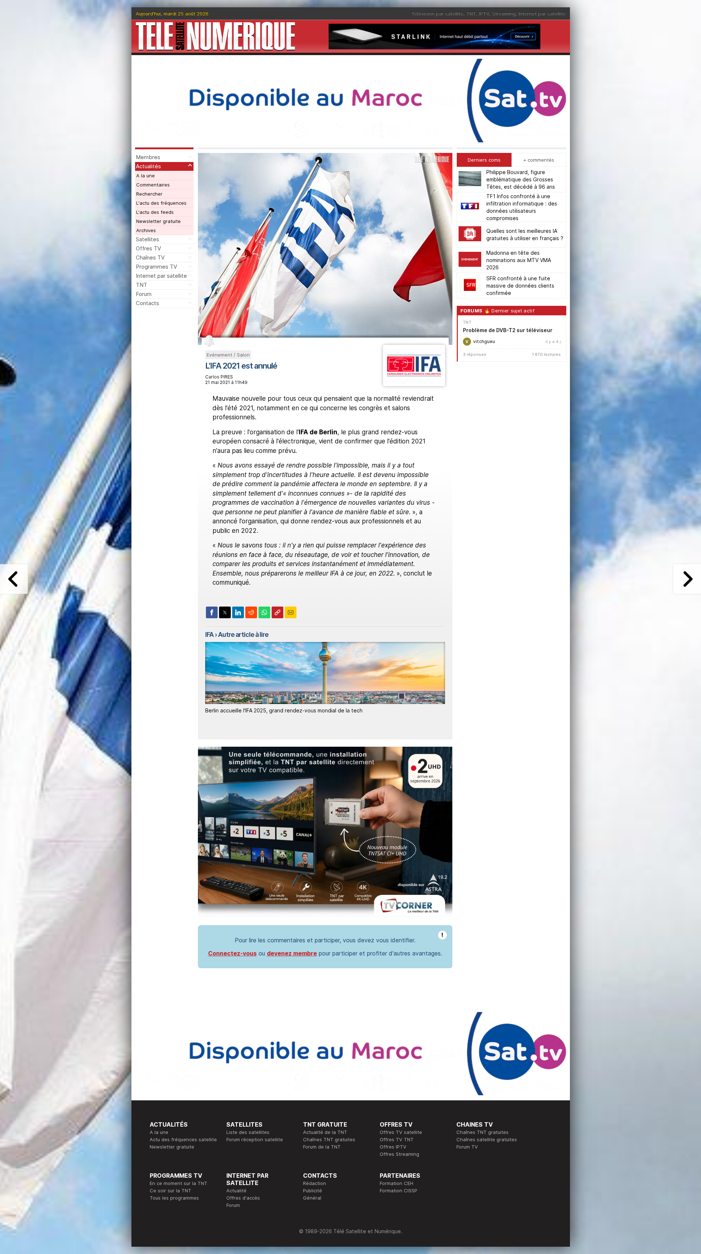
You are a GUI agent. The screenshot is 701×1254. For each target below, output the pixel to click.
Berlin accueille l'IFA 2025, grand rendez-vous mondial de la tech (284, 710)
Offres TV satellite (401, 1132)
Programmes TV (156, 266)
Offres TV (148, 248)
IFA (209, 634)
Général (312, 1198)
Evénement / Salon (228, 355)
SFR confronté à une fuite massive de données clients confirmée (520, 285)
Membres (148, 157)
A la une (145, 175)
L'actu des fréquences (161, 203)
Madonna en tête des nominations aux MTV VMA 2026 (518, 260)
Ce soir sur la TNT (170, 1190)
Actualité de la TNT (325, 1132)
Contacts (147, 303)
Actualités (148, 166)
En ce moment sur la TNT (178, 1183)
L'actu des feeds (155, 212)
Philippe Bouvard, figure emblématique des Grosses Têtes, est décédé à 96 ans (520, 179)
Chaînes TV (150, 257)
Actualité (236, 1190)
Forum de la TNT (322, 1147)
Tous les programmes (174, 1198)
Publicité (312, 1190)
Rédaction (314, 1183)
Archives (146, 230)
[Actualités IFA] (414, 384)
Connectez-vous (232, 953)
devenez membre (292, 953)
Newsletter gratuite (158, 221)
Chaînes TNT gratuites (329, 1139)
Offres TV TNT (397, 1139)
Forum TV (467, 1147)
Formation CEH (396, 1183)
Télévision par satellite (437, 13)
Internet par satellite (542, 13)
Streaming (504, 13)
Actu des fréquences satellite (183, 1139)
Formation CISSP (398, 1190)
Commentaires (153, 185)
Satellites (147, 239)
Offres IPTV (393, 1147)
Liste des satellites (247, 1132)
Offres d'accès (243, 1198)
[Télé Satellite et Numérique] (215, 36)
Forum (144, 294)
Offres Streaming (399, 1154)
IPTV (484, 13)
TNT (471, 13)
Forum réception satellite (254, 1139)
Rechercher (149, 194)
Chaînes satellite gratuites (486, 1139)
